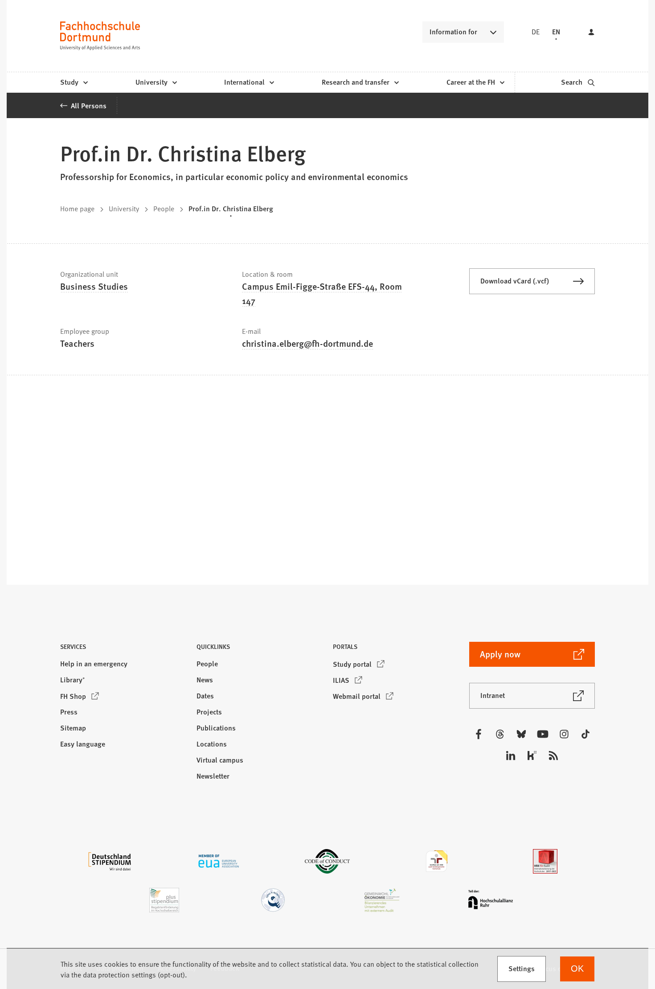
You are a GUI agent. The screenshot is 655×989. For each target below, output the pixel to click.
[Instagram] (564, 734)
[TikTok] (585, 734)
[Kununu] (532, 755)
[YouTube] (542, 734)
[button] (123, 649)
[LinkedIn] (510, 755)
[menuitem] (73, 82)
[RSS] (553, 755)
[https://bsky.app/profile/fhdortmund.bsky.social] (521, 734)
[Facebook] (478, 734)
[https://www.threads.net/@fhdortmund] (500, 734)
